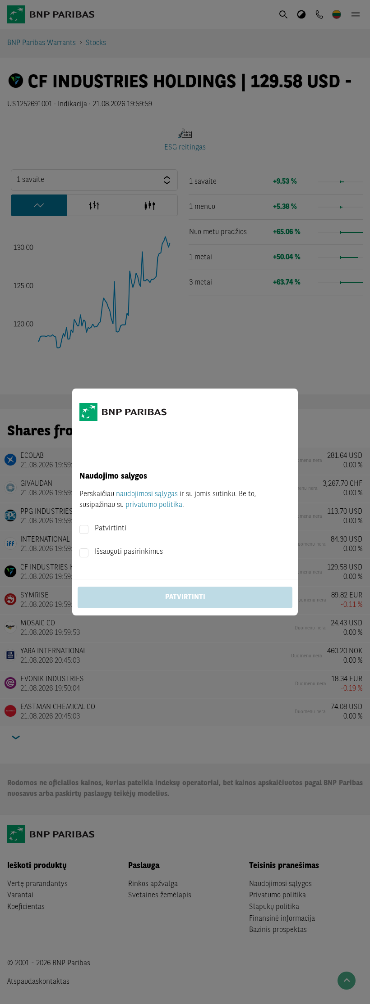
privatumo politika (153, 505)
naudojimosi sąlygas (147, 494)
